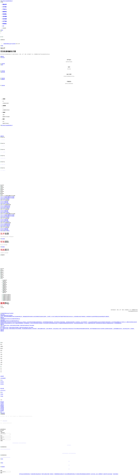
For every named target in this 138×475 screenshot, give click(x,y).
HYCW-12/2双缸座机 (4, 210)
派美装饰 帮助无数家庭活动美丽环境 (83, 473)
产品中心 (5, 9)
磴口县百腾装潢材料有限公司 (70, 473)
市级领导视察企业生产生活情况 (9, 43)
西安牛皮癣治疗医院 (45, 473)
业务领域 (5, 16)
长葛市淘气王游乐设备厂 (108, 473)
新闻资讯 (5, 11)
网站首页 (5, 4)
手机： (1, 438)
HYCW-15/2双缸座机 (4, 201)
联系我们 (5, 23)
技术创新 (5, 18)
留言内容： (2, 432)
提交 (1, 440)
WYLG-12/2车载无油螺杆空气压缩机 (7, 196)
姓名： (1, 435)
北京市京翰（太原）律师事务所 (97, 473)
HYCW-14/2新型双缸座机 (5, 205)
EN (3, 25)
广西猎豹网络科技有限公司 (59, 473)
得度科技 (51, 473)
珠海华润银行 (115, 473)
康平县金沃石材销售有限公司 (25, 473)
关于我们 (5, 6)
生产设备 (5, 21)
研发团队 (5, 14)
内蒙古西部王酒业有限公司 (36, 473)
